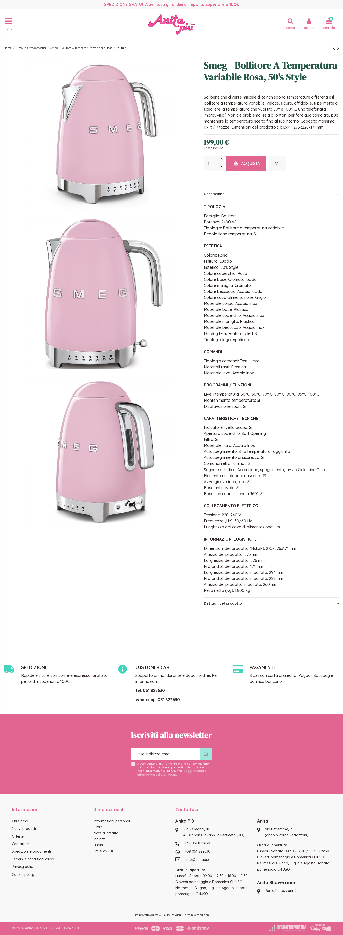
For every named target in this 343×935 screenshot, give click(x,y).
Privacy (176, 915)
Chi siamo (20, 821)
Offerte (18, 836)
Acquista (250, 163)
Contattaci (20, 844)
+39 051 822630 (197, 843)
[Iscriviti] (206, 754)
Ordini (98, 827)
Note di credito (106, 833)
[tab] (271, 193)
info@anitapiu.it (199, 859)
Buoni (98, 845)
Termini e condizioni (196, 915)
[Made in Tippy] (320, 927)
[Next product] (338, 48)
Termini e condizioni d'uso (33, 859)
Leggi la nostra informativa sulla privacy (171, 772)
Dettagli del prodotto (223, 603)
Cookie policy (23, 874)
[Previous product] (335, 48)
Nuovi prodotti (24, 828)
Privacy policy (23, 866)
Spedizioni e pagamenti (31, 851)
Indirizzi (100, 839)
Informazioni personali (112, 821)
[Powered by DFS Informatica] (287, 928)
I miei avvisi (103, 851)
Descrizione (214, 194)
